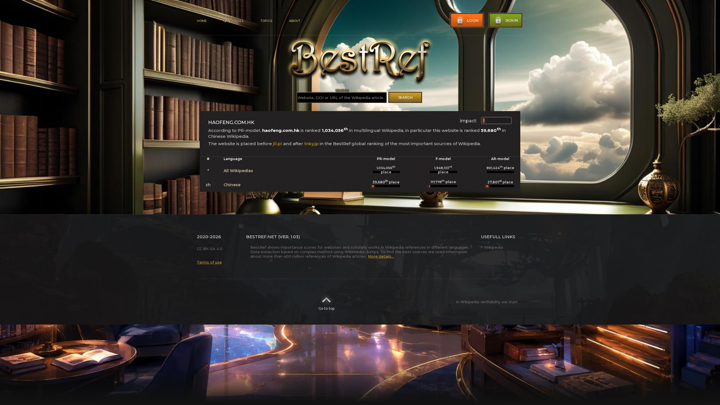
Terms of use (209, 262)
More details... (381, 256)
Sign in (511, 20)
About (294, 21)
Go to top (326, 308)
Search (405, 97)
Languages (234, 21)
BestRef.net (261, 236)
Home (202, 21)
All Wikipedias (238, 170)
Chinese (232, 184)
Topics (266, 21)
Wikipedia (493, 247)
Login (472, 20)
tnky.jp (311, 143)
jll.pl (277, 143)
